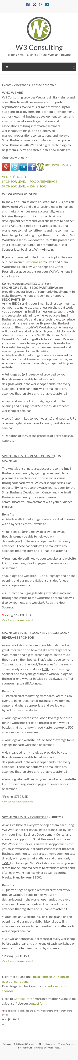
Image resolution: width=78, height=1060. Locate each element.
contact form (37, 1003)
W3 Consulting (39, 47)
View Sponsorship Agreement (17, 620)
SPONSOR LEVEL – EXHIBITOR (24, 186)
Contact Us (21, 998)
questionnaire (32, 262)
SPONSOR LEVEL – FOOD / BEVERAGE (29, 181)
